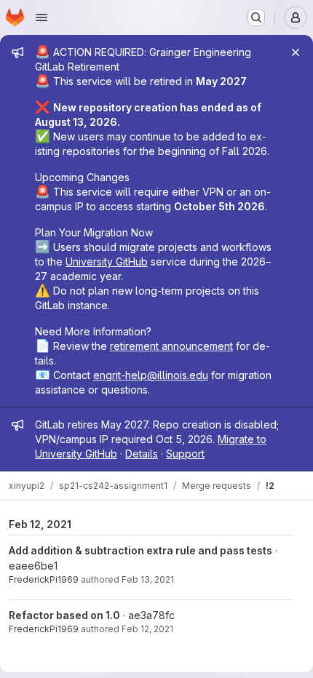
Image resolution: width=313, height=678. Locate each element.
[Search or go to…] (256, 17)
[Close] (295, 52)
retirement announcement (171, 346)
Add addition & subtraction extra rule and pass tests (140, 550)
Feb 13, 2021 (148, 579)
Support (185, 453)
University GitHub (107, 261)
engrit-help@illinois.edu (150, 375)
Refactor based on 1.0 (64, 615)
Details (141, 453)
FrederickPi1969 (44, 579)
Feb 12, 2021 (147, 628)
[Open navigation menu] (41, 17)
